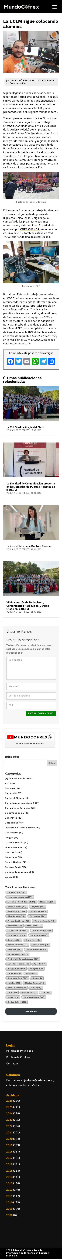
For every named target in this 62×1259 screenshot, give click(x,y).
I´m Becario (11, 832)
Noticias (9, 852)
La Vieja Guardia (14, 842)
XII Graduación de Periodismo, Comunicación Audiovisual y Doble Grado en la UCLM (27, 606)
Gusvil (13, 997)
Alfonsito (15, 926)
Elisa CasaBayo (18, 954)
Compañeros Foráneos (17, 808)
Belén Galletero (34, 997)
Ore (46, 992)
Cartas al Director (15, 798)
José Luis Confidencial (21, 902)
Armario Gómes (17, 945)
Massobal (47, 902)
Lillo (12, 992)
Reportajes (11, 857)
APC (7, 783)
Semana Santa (13, 867)
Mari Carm (34, 926)
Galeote (14, 940)
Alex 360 (14, 949)
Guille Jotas (39, 935)
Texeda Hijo (38, 911)
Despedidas (11, 822)
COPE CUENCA (30, 229)
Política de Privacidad (19, 1051)
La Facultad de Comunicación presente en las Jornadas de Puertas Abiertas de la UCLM (30, 487)
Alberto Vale (16, 916)
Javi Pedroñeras (18, 964)
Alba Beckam (17, 988)
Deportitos (11, 817)
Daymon (37, 907)
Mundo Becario (13, 847)
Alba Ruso (29, 992)
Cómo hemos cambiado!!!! (19, 803)
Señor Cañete (17, 1002)
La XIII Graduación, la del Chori (25, 427)
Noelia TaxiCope (18, 921)
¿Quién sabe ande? (15, 778)
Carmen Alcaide (44, 921)
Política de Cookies (18, 1057)
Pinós (36, 988)
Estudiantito (16, 911)
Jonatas (14, 973)
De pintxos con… (14, 813)
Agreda (39, 964)
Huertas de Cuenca (20, 897)
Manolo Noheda (37, 949)
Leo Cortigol (16, 892)
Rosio (31, 973)
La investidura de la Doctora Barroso (29, 546)
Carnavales (11, 793)
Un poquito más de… (16, 872)
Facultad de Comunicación (20, 827)
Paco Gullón (41, 945)
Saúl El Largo (17, 935)
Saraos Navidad (13, 862)
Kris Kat (14, 983)
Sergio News (16, 968)
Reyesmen (37, 916)
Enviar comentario (41, 713)
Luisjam (36, 968)
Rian (37, 978)
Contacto (12, 1063)
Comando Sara (17, 978)
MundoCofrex (17, 907)
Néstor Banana (35, 983)
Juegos (9, 837)
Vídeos (8, 877)
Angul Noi (33, 940)
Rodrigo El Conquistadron (23, 959)
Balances (10, 788)
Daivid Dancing (17, 930)
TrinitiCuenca (42, 930)
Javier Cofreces (19, 80)
